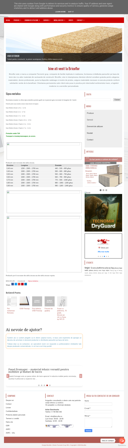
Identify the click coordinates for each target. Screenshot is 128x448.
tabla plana (89, 270)
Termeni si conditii (12, 418)
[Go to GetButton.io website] (122, 445)
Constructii (21, 281)
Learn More (60, 12)
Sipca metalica (13, 93)
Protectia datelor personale (15, 415)
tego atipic (106, 270)
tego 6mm (115, 273)
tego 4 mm (108, 273)
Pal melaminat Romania (11, 311)
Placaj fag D (114, 270)
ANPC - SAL (10, 433)
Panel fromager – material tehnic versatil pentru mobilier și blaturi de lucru (38, 370)
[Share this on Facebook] (12, 284)
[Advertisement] (66, 357)
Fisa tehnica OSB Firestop (37, 310)
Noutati (90, 133)
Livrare (8, 408)
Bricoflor (49, 445)
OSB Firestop (25, 309)
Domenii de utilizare (32, 20)
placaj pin (101, 273)
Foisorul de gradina (49, 310)
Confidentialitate (12, 411)
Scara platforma (98, 268)
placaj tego (118, 268)
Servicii (46, 20)
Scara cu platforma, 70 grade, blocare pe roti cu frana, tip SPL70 (62, 314)
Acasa (8, 20)
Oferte (71, 20)
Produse (17, 20)
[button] (98, 256)
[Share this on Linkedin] (25, 284)
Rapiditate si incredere (17, 56)
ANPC (8, 429)
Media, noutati (59, 20)
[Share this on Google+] (19, 284)
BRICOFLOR (10, 281)
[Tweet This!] (16, 284)
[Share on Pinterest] (22, 284)
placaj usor (98, 270)
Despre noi (10, 400)
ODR (7, 426)
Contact (80, 20)
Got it (71, 12)
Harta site (9, 422)
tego (87, 267)
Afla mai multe (103, 252)
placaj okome (93, 273)
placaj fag (109, 268)
